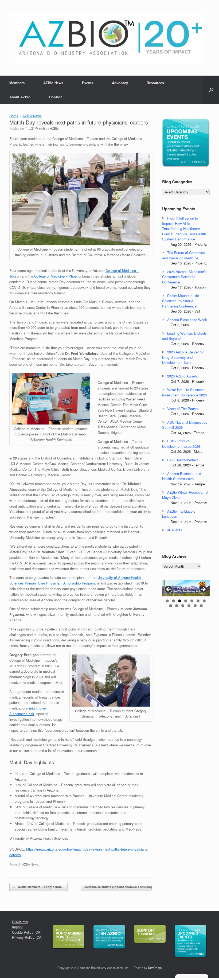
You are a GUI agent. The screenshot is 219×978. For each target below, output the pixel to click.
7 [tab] (204, 600)
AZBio (54, 128)
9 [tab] (176, 605)
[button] (211, 90)
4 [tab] (185, 600)
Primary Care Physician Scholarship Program (60, 583)
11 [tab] (188, 605)
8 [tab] (170, 605)
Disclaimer (20, 921)
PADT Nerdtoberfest (182, 459)
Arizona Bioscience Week (187, 319)
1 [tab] (167, 600)
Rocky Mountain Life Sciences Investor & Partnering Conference (180, 301)
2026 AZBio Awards (182, 376)
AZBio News (53, 82)
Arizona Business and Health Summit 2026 (181, 476)
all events (174, 529)
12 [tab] (195, 605)
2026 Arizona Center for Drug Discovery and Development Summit (183, 357)
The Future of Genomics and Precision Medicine (183, 255)
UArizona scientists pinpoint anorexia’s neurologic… (124, 887)
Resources (155, 82)
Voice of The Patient (183, 408)
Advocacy (120, 82)
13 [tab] (201, 605)
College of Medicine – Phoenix (57, 276)
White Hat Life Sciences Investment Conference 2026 (184, 392)
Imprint (17, 926)
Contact (55, 96)
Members (17, 82)
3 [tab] (179, 600)
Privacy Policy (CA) (27, 937)
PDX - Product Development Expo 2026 (181, 443)
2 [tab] (173, 600)
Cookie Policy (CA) (26, 932)
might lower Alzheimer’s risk (28, 711)
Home (13, 115)
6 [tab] (198, 600)
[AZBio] (106, 38)
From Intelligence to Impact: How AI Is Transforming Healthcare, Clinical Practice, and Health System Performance (184, 228)
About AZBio (19, 96)
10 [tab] (182, 605)
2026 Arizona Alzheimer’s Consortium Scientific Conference (184, 277)
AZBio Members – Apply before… (38, 887)
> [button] (203, 590)
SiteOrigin (155, 967)
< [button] (169, 590)
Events (87, 82)
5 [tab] (191, 600)
